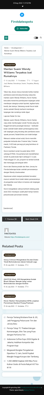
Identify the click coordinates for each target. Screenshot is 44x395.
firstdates (22, 80)
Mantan (10, 83)
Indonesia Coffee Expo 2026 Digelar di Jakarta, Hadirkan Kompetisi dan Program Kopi (23, 342)
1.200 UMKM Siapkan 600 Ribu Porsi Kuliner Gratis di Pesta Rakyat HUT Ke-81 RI (23, 364)
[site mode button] (36, 38)
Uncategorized (10, 64)
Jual (5, 83)
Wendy (36, 83)
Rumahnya (17, 83)
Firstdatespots (22, 22)
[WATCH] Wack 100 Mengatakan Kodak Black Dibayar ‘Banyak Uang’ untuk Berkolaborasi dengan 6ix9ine (20, 281)
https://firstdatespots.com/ (20, 237)
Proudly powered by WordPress (31, 387)
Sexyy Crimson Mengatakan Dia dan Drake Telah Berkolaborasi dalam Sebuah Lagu (21, 261)
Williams (7, 86)
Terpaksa (30, 83)
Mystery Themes (29, 390)
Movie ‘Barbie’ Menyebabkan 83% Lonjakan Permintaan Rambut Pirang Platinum (21, 302)
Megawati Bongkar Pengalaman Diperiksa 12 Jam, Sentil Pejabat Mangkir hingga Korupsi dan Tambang (23, 353)
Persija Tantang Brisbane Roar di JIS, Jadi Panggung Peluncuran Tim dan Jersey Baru (22, 320)
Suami (24, 83)
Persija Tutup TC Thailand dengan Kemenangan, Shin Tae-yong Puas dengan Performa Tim (21, 331)
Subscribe (24, 29)
